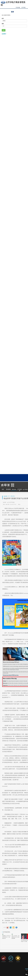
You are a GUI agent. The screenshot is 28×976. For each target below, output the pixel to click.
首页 (3, 489)
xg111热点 (25, 489)
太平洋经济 (19, 490)
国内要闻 (8, 489)
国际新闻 (14, 489)
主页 (9, 496)
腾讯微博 (11, 961)
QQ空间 (18, 961)
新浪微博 (4, 961)
